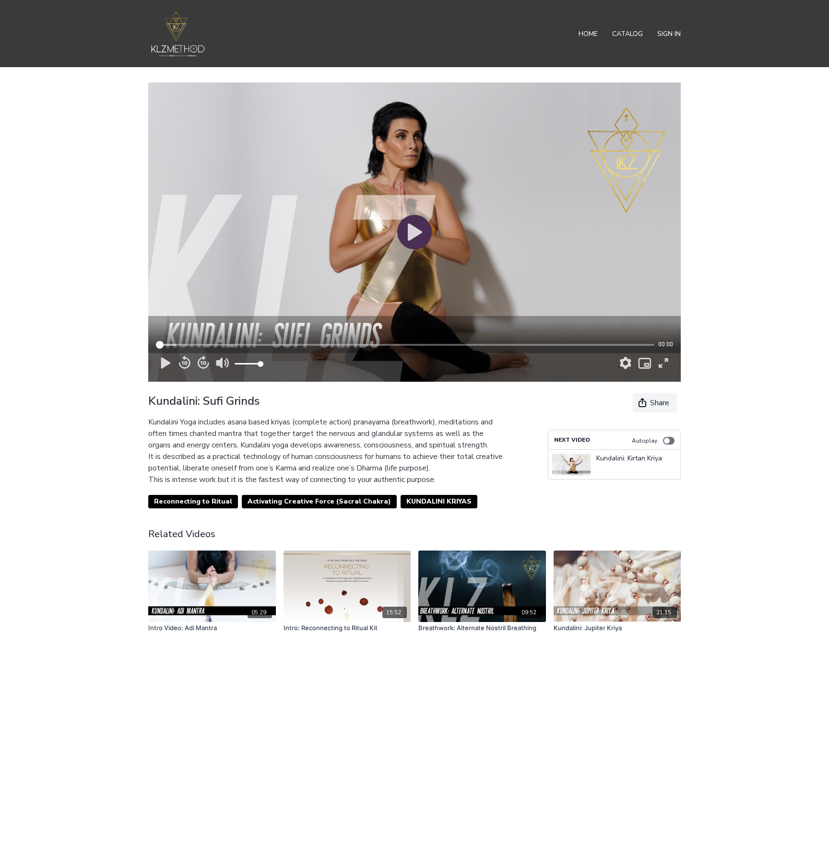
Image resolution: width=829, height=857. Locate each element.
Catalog (627, 33)
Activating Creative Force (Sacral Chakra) (319, 501)
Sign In (669, 33)
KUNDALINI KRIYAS (439, 501)
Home (588, 33)
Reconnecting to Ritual (193, 501)
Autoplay (644, 441)
